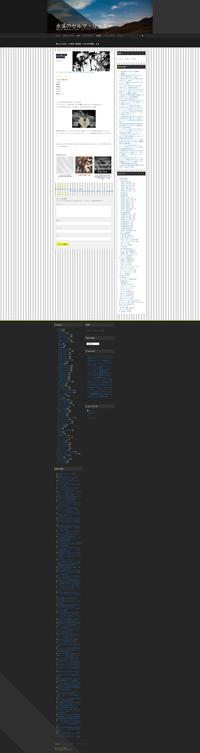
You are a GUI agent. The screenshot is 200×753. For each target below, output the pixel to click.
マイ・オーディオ (109, 36)
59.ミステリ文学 (124, 310)
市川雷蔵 (104, 380)
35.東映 (123, 196)
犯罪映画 (93, 389)
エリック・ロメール (102, 358)
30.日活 (123, 193)
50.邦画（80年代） (126, 203)
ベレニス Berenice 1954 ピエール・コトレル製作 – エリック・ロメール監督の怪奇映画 (68, 644)
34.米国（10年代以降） (127, 230)
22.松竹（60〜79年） (126, 185)
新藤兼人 (109, 384)
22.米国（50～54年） (126, 218)
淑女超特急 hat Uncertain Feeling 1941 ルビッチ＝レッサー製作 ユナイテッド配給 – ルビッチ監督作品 (68, 572)
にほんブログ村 (91, 418)
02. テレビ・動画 (123, 257)
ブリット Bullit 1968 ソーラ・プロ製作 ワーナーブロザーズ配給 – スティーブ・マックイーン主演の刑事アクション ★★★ (68, 734)
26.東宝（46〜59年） (126, 189)
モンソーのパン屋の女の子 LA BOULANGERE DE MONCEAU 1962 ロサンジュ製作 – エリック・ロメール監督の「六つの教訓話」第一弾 (131, 101)
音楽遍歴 (98, 36)
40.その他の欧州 (125, 248)
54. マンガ (122, 306)
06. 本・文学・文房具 (125, 304)
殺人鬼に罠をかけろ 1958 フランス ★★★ (69, 189)
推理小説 (94, 385)
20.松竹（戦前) (60, 57)
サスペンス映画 (102, 360)
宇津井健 (108, 377)
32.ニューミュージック (127, 286)
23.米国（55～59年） (126, 220)
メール (58, 228)
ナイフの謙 (60, 72)
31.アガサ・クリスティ (127, 270)
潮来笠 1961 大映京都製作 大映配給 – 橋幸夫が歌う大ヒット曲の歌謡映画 (131, 96)
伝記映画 (101, 375)
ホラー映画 (101, 365)
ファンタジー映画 (96, 363)
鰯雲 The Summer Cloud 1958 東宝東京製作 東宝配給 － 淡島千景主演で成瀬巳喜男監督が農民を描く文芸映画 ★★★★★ (68, 716)
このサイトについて (68, 36)
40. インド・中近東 (126, 256)
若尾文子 (104, 392)
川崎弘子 (81, 72)
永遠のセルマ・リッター (84, 25)
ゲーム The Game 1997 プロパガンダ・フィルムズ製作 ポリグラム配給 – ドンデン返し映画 (68, 588)
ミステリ (95, 367)
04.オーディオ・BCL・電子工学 (128, 301)
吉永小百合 (93, 377)
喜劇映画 (101, 377)
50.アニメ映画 (124, 232)
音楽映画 (107, 394)
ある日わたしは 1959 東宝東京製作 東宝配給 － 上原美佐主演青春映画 (68, 699)
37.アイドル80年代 (126, 295)
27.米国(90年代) (125, 227)
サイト (58, 236)
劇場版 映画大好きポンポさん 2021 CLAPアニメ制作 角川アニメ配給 (129, 76)
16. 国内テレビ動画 (125, 259)
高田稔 (92, 72)
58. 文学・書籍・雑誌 (126, 308)
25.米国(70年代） (125, 223)
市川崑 (98, 380)
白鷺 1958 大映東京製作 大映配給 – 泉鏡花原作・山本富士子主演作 (131, 166)
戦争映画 (107, 382)
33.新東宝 (123, 194)
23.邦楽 (122, 281)
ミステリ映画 (99, 370)
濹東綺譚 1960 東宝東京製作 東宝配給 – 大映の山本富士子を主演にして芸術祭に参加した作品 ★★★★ (131, 125)
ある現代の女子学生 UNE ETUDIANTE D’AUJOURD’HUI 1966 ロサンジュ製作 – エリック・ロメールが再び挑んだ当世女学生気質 (131, 119)
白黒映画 (99, 389)
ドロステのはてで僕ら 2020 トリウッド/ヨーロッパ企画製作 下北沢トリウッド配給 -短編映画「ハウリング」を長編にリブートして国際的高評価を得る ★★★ (131, 160)
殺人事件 (105, 387)
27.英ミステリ (124, 265)
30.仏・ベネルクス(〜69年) (128, 239)
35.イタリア (124, 243)
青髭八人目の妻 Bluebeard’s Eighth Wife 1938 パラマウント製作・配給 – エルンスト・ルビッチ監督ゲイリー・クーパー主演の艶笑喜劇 (68, 710)
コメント (59, 204)
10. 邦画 (64, 55)
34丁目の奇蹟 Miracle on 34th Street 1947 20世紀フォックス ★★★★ (90, 191)
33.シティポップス (126, 288)
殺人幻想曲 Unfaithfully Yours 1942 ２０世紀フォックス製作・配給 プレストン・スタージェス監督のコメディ (68, 635)
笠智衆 (106, 389)
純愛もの (87, 72)
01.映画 (58, 55)
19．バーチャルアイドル (127, 272)
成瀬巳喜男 (98, 382)
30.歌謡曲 (123, 283)
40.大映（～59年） (126, 198)
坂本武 (70, 72)
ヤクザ (65, 72)
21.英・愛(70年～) (126, 238)
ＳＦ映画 (101, 396)
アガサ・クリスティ (95, 356)
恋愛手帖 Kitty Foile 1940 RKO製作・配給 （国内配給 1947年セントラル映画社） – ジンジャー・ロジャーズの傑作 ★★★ (68, 583)
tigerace (59, 61)
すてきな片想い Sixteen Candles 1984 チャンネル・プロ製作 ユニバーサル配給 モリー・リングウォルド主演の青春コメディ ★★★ (68, 722)
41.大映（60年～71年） (127, 200)
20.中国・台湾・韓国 (126, 252)
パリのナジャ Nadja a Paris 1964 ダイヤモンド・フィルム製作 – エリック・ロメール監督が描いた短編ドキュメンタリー (131, 131)
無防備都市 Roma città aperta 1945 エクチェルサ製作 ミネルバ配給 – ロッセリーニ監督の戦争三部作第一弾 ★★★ (68, 704)
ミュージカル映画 (99, 371)
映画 (78, 36)
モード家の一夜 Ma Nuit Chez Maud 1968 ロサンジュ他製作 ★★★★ (130, 87)
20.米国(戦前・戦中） (127, 214)
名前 (58, 220)
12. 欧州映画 (123, 234)
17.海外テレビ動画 (125, 261)
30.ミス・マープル (126, 268)
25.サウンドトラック (125, 297)
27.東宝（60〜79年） (126, 191)
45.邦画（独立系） (126, 202)
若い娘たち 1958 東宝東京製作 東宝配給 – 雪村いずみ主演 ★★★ (68, 688)
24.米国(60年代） (125, 221)
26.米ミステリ (124, 263)
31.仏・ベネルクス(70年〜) (128, 241)
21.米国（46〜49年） (126, 216)
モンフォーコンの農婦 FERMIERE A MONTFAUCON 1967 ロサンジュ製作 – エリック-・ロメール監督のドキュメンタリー (131, 107)
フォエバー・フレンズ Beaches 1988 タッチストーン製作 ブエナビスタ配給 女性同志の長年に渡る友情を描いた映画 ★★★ (68, 684)
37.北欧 (123, 247)
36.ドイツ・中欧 (125, 245)
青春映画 (96, 394)
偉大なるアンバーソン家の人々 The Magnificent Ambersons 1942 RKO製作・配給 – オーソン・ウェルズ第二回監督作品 (68, 660)
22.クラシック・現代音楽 (127, 279)
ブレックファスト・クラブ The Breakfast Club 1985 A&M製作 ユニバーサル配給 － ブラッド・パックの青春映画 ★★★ (68, 694)
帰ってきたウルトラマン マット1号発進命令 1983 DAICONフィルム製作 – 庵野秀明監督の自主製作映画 (131, 141)
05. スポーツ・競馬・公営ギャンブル (129, 302)
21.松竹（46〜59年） (126, 184)
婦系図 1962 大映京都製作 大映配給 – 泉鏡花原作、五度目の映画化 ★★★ (68, 620)
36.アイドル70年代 (126, 293)
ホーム (58, 36)
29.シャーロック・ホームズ (128, 266)
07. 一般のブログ (123, 311)
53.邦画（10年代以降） (127, 209)
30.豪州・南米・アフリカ (128, 254)
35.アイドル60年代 (126, 292)
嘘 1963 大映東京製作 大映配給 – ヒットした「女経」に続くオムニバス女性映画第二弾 (68, 594)
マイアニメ (120, 36)
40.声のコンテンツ (125, 299)
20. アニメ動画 (124, 274)
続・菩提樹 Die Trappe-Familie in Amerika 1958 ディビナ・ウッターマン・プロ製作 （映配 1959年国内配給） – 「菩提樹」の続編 (68, 600)
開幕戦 (122, 73)
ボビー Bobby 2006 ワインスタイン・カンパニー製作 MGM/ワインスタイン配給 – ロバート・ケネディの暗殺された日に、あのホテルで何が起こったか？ (68, 629)
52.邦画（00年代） (126, 207)
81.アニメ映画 (124, 211)
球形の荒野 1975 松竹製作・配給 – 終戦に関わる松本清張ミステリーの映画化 (68, 679)
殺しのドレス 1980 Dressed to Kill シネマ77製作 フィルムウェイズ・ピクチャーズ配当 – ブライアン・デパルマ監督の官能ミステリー (68, 667)
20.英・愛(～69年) (126, 236)
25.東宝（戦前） (125, 187)
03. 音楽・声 (122, 275)
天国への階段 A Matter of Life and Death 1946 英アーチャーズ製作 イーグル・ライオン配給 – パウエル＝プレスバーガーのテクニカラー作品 (68, 614)
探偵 (89, 384)
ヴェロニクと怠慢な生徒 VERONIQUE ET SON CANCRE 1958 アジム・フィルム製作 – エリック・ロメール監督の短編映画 (68, 578)
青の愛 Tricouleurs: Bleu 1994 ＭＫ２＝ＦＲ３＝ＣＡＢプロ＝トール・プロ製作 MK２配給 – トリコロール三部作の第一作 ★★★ (68, 674)
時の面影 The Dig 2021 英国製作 (130, 71)
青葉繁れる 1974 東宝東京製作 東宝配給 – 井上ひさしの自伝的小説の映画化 (68, 624)
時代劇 (91, 387)
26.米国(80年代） (125, 225)
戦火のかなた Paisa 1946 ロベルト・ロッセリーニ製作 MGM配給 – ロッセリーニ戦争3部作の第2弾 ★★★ (131, 136)
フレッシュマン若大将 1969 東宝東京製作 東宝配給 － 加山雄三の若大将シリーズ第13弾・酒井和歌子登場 (68, 650)
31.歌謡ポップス (125, 284)
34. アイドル (124, 290)
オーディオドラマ (88, 36)
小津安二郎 (75, 72)
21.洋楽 (122, 277)
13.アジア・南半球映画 (126, 250)
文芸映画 (102, 385)
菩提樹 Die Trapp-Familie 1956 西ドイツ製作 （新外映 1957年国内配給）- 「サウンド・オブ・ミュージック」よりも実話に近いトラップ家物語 (68, 607)
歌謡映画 (99, 387)
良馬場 (96, 392)
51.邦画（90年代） (126, 205)
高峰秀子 (91, 397)
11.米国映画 (123, 212)
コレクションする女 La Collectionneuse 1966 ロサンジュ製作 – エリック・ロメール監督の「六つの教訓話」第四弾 (131, 91)
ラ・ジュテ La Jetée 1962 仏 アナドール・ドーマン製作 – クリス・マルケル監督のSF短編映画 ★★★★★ (131, 147)
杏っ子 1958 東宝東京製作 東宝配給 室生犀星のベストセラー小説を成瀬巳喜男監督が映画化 (68, 729)
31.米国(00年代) (125, 229)
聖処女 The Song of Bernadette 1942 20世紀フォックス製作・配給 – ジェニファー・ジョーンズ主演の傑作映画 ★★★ (68, 655)
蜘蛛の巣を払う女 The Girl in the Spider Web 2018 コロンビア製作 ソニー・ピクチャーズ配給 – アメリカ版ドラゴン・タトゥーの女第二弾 (131, 153)
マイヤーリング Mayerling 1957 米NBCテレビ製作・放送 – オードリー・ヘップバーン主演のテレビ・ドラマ (131, 113)
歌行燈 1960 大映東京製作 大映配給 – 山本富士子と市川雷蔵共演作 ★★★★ (68, 640)
